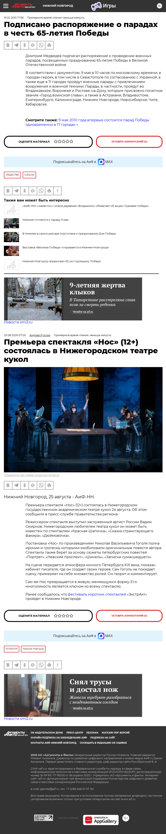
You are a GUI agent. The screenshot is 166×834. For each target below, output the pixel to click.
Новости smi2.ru (18, 322)
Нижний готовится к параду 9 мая (45, 219)
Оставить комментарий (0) (129, 141)
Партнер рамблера (68, 817)
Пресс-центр (74, 732)
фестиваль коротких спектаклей (97, 594)
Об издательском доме (47, 732)
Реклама (92, 732)
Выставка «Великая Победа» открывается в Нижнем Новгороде (65, 247)
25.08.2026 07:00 (15, 335)
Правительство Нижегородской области (31, 475)
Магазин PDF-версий (115, 732)
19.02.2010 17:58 (14, 17)
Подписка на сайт (102, 737)
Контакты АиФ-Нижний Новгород (53, 742)
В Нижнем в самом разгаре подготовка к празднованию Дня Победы (69, 233)
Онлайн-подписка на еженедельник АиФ (59, 737)
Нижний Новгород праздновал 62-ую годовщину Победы (61, 261)
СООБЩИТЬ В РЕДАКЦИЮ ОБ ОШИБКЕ (103, 742)
